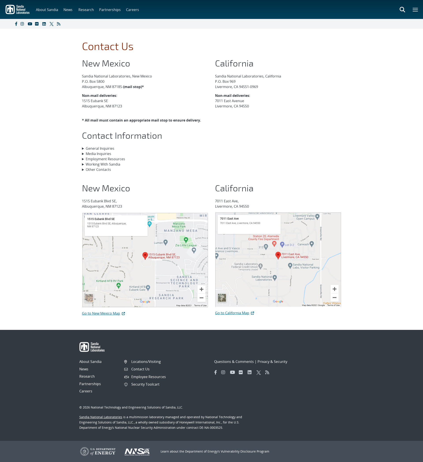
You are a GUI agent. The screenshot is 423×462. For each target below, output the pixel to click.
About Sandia (47, 9)
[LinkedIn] (45, 23)
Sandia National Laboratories (100, 417)
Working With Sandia (103, 164)
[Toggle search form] (402, 9)
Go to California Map (232, 312)
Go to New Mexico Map (101, 313)
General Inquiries (100, 148)
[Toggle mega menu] (415, 9)
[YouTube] (30, 23)
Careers (132, 9)
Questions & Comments (234, 361)
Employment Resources (105, 159)
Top (410, 457)
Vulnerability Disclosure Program (245, 451)
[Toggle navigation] (8, 24)
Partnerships (110, 9)
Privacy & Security (272, 361)
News (67, 9)
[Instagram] (23, 23)
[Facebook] (16, 23)
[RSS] (59, 23)
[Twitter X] (52, 23)
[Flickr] (37, 23)
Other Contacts (98, 169)
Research (86, 9)
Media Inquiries (98, 153)
